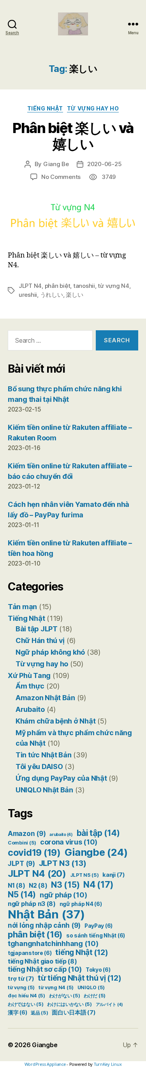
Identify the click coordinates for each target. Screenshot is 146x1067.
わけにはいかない (69, 1004)
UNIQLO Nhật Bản (44, 790)
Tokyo (98, 970)
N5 (22, 894)
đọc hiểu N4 (26, 996)
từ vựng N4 (113, 285)
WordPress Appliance (45, 1064)
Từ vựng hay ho (93, 108)
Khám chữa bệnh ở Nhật (55, 721)
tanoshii (84, 285)
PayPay (98, 926)
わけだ (95, 996)
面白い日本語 (73, 1012)
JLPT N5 (84, 875)
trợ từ (21, 978)
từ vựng (21, 987)
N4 (98, 884)
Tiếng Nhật (45, 108)
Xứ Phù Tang (29, 675)
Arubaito (30, 709)
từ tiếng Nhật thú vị (79, 978)
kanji (113, 874)
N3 (65, 885)
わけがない (64, 996)
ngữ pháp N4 (81, 904)
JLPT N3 (62, 863)
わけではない (25, 1004)
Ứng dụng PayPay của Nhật (61, 778)
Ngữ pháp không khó (50, 652)
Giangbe (96, 852)
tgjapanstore (30, 953)
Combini (22, 843)
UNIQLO (91, 987)
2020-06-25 (104, 164)
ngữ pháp (63, 895)
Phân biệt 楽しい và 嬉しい (72, 135)
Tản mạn (22, 607)
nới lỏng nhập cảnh (44, 925)
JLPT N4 (30, 285)
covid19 (34, 852)
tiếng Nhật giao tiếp (42, 961)
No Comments (61, 176)
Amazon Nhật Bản (45, 698)
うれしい (51, 294)
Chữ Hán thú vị (40, 640)
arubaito (61, 834)
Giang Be (56, 164)
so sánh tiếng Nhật (95, 935)
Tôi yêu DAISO (39, 766)
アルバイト (109, 1004)
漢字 (17, 1012)
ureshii (28, 294)
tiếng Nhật (81, 952)
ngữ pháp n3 (32, 904)
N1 (16, 885)
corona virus (68, 842)
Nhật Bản (46, 914)
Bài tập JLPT (37, 629)
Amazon (27, 833)
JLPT (21, 863)
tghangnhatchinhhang (53, 943)
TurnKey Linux (108, 1064)
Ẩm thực (30, 686)
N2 (38, 885)
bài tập (98, 833)
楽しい (74, 294)
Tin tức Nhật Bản (44, 755)
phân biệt (57, 285)
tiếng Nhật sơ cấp (45, 969)
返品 (39, 1013)
